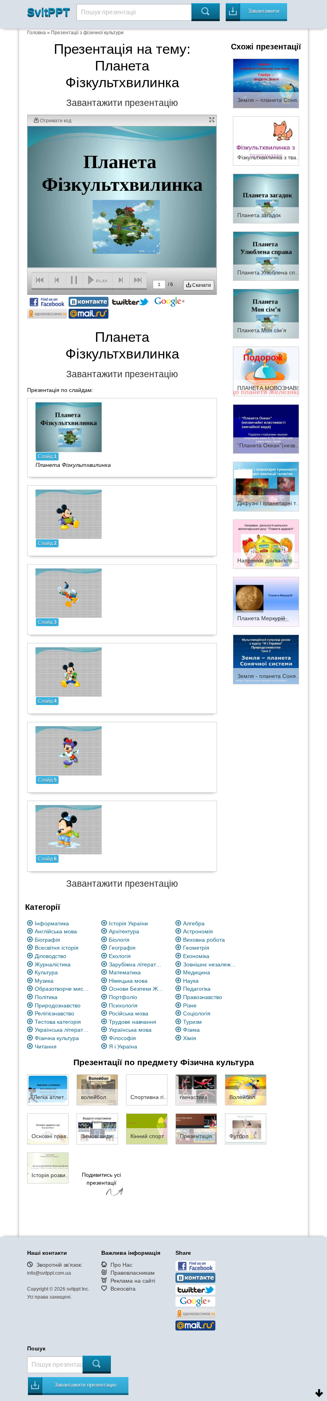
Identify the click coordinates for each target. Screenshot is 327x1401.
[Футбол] (245, 1128)
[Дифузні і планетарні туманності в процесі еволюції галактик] (266, 486)
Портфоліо (123, 997)
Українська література (62, 1030)
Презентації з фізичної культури (87, 32)
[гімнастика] (196, 1089)
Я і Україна (123, 1046)
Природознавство (58, 1005)
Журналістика (53, 964)
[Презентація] (196, 1128)
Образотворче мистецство (62, 989)
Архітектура (124, 931)
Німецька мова (128, 981)
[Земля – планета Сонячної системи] (266, 83)
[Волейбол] (245, 1089)
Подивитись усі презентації (101, 1179)
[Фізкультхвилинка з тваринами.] (266, 140)
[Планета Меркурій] (266, 601)
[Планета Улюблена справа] (266, 256)
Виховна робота (204, 940)
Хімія (189, 1038)
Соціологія (197, 1013)
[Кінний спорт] (146, 1128)
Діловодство (50, 956)
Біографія (47, 940)
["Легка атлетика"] (48, 1089)
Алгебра (194, 923)
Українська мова (130, 1030)
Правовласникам (132, 1273)
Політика (46, 997)
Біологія (119, 940)
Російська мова (128, 1013)
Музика (44, 981)
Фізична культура (57, 1038)
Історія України (128, 923)
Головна (36, 32)
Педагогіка (197, 989)
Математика (125, 972)
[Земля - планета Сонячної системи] (266, 659)
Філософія (122, 1038)
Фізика (191, 1030)
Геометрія (196, 947)
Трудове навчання (132, 1022)
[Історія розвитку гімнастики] (48, 1167)
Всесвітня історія (57, 947)
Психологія (123, 1005)
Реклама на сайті (132, 1281)
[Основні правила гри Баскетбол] (48, 1128)
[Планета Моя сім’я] (266, 313)
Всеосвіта (123, 1288)
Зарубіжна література (136, 964)
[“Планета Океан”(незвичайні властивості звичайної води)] (266, 428)
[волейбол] (97, 1089)
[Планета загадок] (266, 198)
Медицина (196, 972)
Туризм (192, 1022)
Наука (191, 981)
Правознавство (202, 997)
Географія (122, 947)
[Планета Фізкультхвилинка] (68, 426)
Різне (190, 1005)
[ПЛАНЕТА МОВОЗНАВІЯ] (266, 371)
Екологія (120, 956)
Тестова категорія (58, 1022)
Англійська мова (56, 931)
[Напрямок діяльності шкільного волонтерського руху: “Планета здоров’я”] (266, 544)
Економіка (196, 956)
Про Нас (121, 1265)
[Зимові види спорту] (97, 1128)
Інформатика (52, 923)
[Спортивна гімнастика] (146, 1089)
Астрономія (198, 931)
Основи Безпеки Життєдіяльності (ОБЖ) (136, 989)
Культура (46, 972)
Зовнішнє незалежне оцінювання (210, 964)
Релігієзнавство (54, 1013)
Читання (46, 1046)
